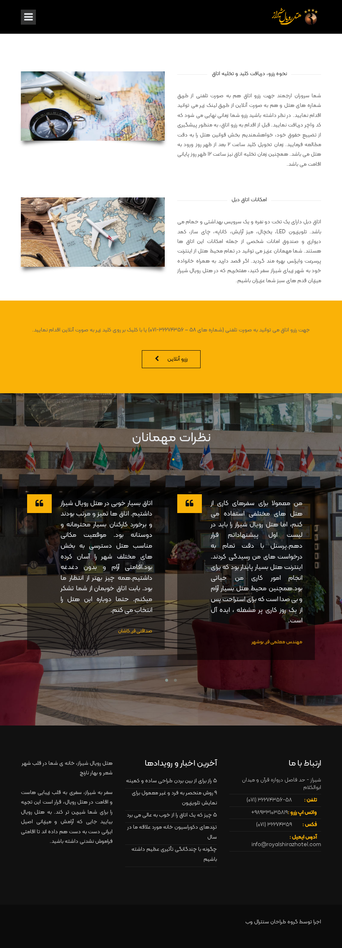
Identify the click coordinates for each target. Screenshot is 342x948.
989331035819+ (269, 813)
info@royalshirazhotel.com (286, 845)
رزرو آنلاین (177, 359)
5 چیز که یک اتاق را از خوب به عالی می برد (172, 815)
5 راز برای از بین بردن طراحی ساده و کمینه (171, 781)
